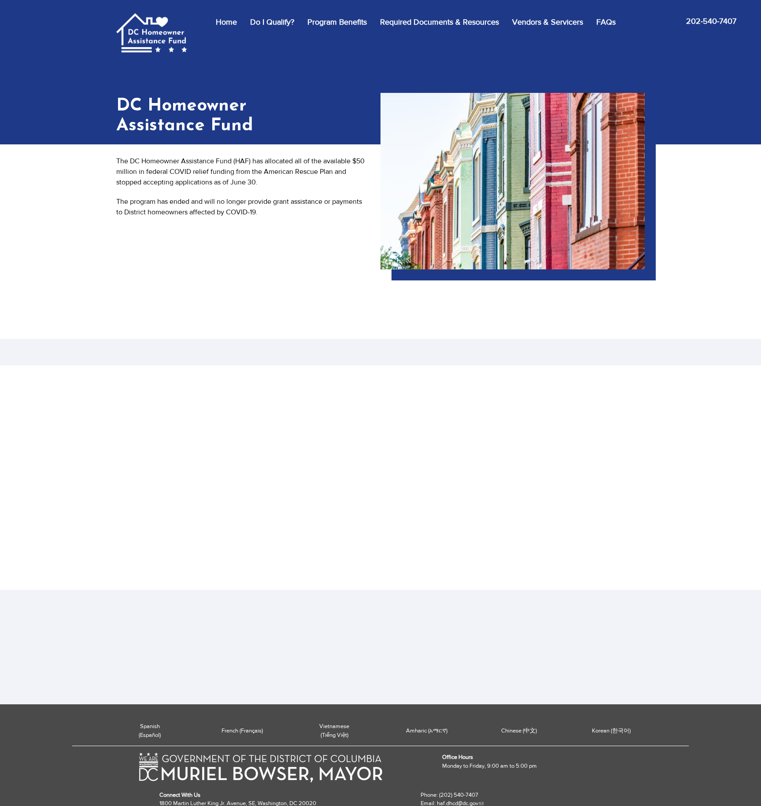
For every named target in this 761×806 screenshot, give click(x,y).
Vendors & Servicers (547, 22)
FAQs (606, 22)
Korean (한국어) (611, 730)
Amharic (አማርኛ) (426, 730)
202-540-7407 (711, 21)
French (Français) (242, 730)
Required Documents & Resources (439, 22)
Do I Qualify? (272, 22)
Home (226, 22)
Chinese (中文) (519, 730)
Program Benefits (337, 22)
